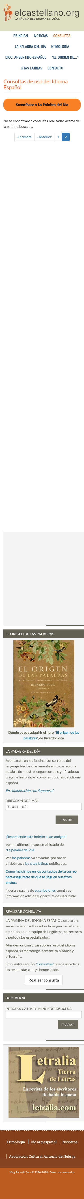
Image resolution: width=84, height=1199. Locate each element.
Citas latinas (31, 68)
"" (20, 850)
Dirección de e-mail (22, 800)
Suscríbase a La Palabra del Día (42, 104)
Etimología (60, 47)
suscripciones (45, 890)
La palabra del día (30, 47)
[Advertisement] (42, 328)
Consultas (62, 36)
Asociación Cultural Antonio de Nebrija (42, 1156)
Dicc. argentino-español (25, 57)
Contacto (55, 68)
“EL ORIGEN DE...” (65, 57)
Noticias (41, 36)
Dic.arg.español (44, 1141)
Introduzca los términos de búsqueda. (39, 1009)
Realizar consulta (43, 979)
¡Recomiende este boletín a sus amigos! (36, 836)
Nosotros (70, 1141)
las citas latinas (36, 863)
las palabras (21, 857)
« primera (24, 137)
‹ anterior (44, 137)
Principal (21, 36)
